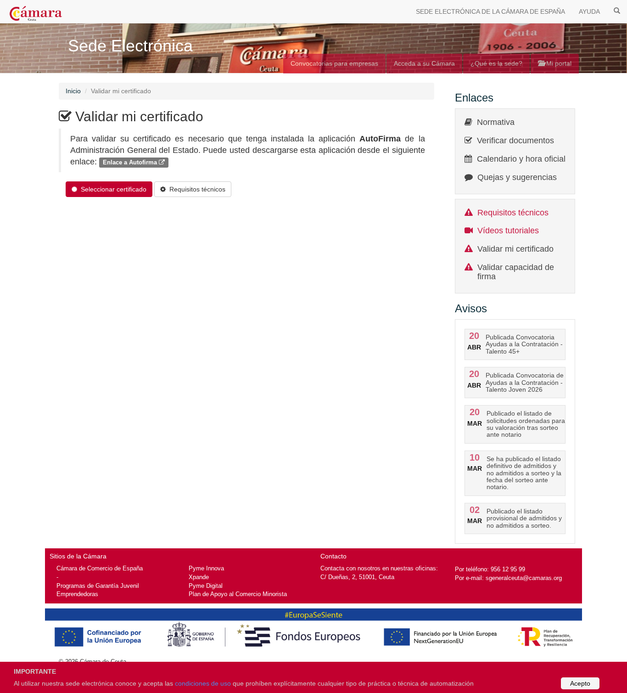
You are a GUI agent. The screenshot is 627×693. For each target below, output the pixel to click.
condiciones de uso (203, 683)
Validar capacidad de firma (515, 272)
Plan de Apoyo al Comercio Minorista (238, 594)
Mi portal (557, 63)
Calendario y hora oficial (521, 158)
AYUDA (589, 11)
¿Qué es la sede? (496, 63)
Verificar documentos (515, 140)
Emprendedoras (77, 594)
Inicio (73, 91)
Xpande (199, 577)
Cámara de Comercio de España (99, 568)
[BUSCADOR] (617, 10)
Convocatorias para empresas (334, 63)
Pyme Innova (206, 568)
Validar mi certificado (515, 249)
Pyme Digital (206, 585)
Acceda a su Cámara (424, 63)
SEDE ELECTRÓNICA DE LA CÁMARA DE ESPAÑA (490, 11)
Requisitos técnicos (513, 212)
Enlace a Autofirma (131, 162)
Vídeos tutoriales (508, 230)
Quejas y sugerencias (517, 177)
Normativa (496, 122)
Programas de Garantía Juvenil (97, 585)
